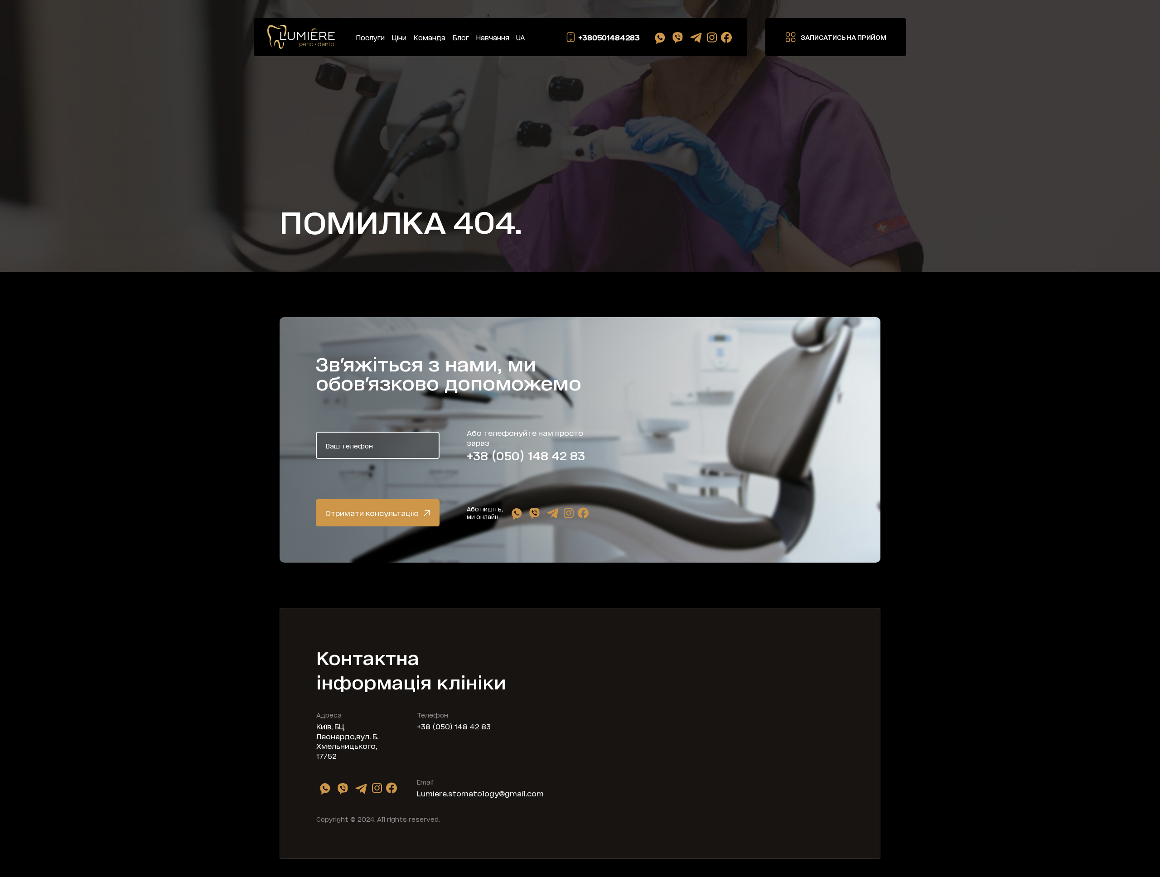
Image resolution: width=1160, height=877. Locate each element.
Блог (460, 37)
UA (520, 37)
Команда (429, 37)
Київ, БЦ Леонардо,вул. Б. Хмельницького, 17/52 (347, 741)
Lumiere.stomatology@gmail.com (480, 793)
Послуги (370, 37)
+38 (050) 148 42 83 (526, 455)
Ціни (399, 37)
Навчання (492, 37)
